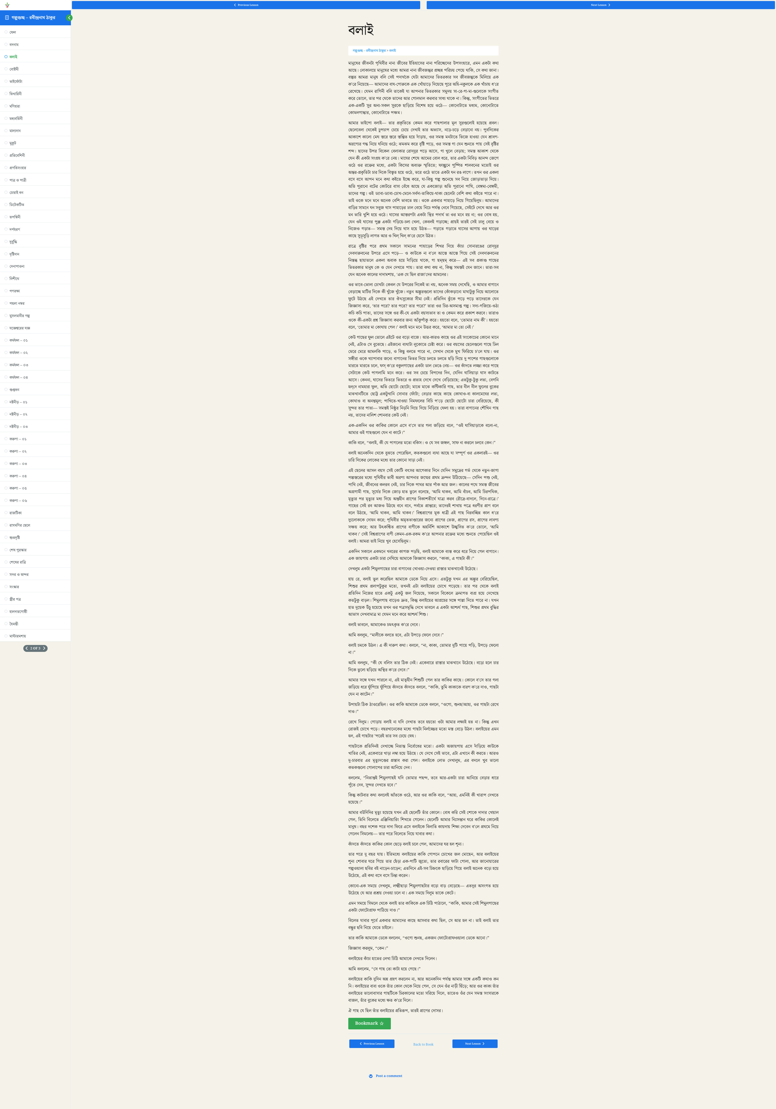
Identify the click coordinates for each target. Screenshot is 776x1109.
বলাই (392, 50)
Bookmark (366, 1023)
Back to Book (423, 1044)
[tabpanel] (423, 544)
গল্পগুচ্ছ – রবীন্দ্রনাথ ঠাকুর (33, 17)
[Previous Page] (26, 648)
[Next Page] (44, 648)
